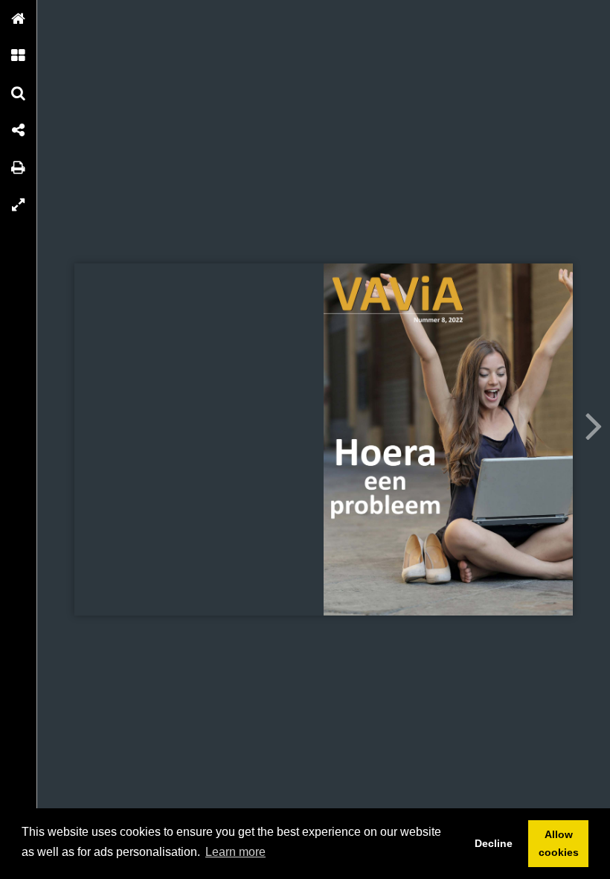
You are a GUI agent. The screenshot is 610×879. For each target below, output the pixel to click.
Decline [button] (494, 843)
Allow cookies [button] (559, 843)
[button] (18, 18)
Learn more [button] (235, 852)
